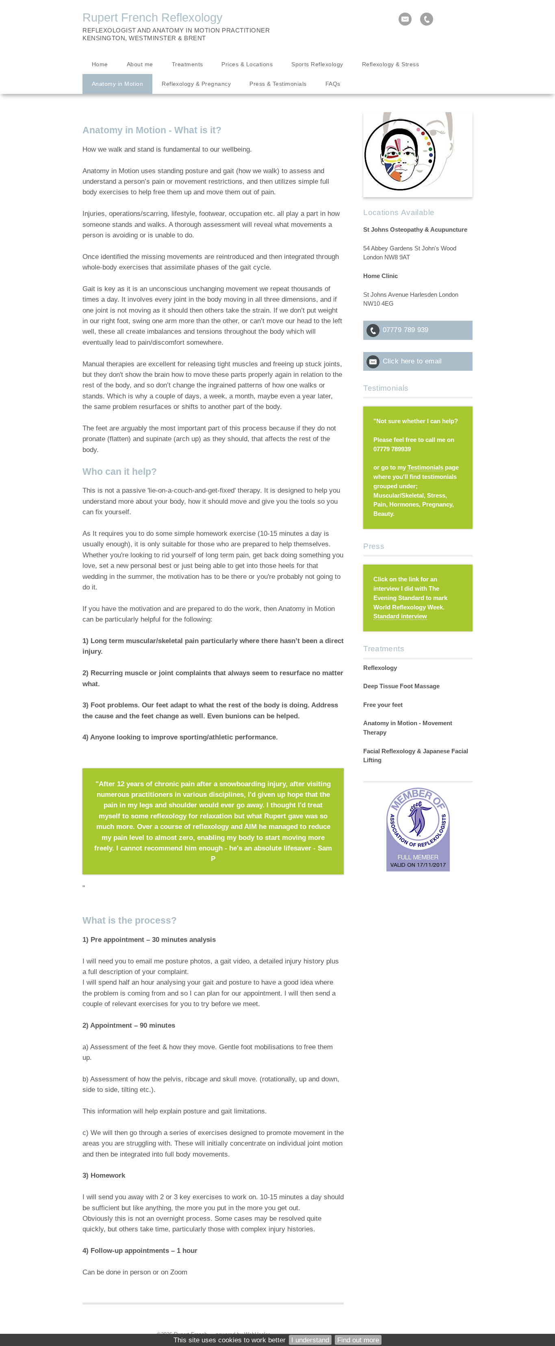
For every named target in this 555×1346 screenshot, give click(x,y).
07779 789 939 (405, 330)
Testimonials (425, 467)
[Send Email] (405, 19)
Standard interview (400, 616)
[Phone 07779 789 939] (426, 19)
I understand (310, 1340)
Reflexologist (109, 30)
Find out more (358, 1340)
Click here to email (412, 361)
